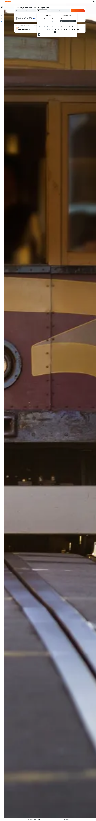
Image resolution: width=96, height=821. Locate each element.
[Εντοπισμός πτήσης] (1, 15)
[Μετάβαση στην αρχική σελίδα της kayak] (7, 1)
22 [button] (52, 29)
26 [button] (44, 31)
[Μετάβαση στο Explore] (1, 13)
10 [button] (39, 26)
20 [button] (47, 29)
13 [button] (47, 26)
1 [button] (52, 21)
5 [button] (44, 23)
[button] (2, 1)
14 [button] (49, 26)
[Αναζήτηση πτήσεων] (1, 5)
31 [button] (39, 34)
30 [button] (55, 31)
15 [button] (52, 26)
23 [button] (55, 29)
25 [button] (41, 31)
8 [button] (52, 23)
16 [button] (55, 26)
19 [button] (44, 29)
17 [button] (39, 29)
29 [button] (52, 31)
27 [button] (47, 31)
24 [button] (39, 31)
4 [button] (69, 21)
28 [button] (49, 31)
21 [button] (49, 29)
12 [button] (44, 26)
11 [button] (69, 23)
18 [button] (41, 29)
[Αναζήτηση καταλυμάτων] (1, 7)
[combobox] (26, 11)
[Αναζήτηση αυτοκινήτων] (1, 10)
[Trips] (1, 18)
